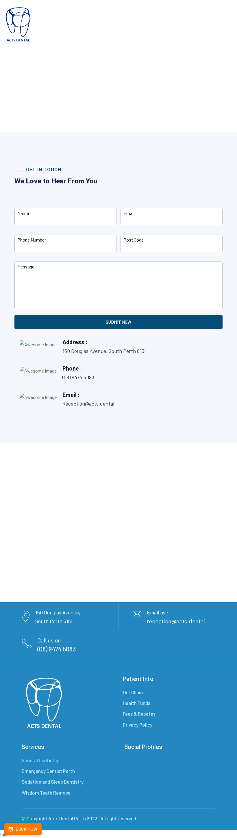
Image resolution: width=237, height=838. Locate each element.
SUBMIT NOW (118, 322)
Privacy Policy (137, 725)
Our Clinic (133, 692)
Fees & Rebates (139, 714)
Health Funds (136, 703)
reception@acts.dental (176, 621)
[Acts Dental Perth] (18, 25)
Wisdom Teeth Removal (47, 792)
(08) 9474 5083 (78, 377)
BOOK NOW (26, 829)
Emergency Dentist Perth (48, 771)
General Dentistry (40, 760)
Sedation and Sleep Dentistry (53, 781)
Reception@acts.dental (88, 403)
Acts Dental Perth (67, 818)
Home (102, 87)
